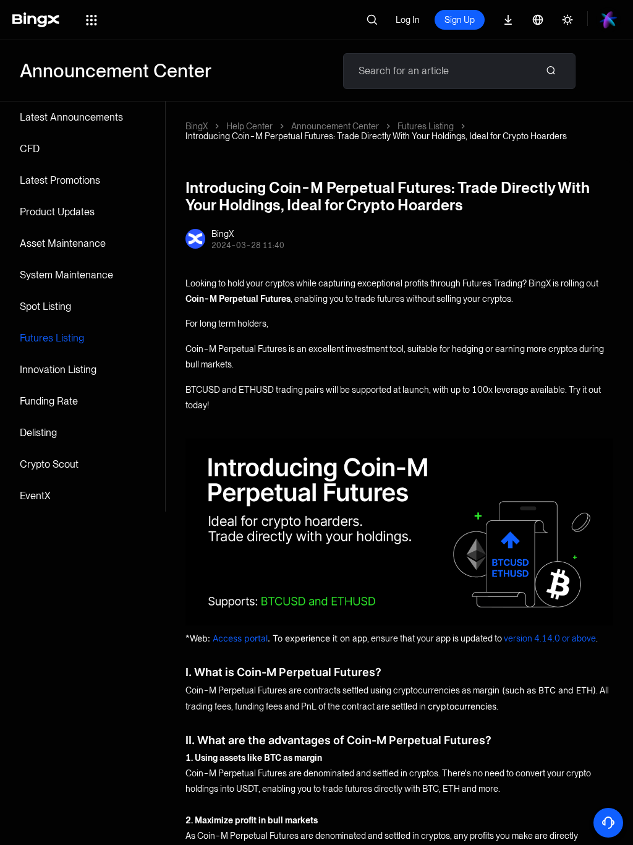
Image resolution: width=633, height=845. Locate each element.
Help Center (249, 126)
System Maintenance (66, 275)
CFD (30, 149)
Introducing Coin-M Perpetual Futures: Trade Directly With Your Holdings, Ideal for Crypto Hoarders (376, 136)
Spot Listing (45, 306)
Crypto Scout (49, 464)
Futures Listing (52, 338)
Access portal (240, 638)
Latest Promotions (60, 180)
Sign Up (459, 20)
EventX (35, 496)
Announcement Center (335, 126)
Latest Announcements (71, 117)
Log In (408, 20)
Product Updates (57, 212)
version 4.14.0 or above (550, 638)
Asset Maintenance (63, 243)
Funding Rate (49, 401)
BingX (196, 126)
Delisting (38, 433)
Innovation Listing (58, 369)
